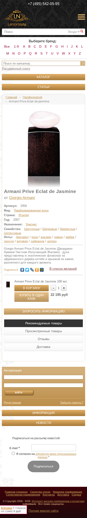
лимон (58, 237)
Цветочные (32, 229)
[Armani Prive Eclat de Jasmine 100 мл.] (8, 284)
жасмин (46, 237)
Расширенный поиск (16, 68)
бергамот (22, 237)
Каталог (43, 77)
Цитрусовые (12, 233)
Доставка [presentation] (43, 347)
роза (35, 237)
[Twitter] (27, 268)
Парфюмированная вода (31, 210)
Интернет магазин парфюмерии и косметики (58, 501)
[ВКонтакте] (22, 268)
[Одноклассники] (37, 268)
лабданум (37, 241)
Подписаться (43, 466)
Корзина (6, 508)
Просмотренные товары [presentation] (43, 331)
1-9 (16, 46)
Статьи (43, 87)
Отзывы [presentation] (43, 339)
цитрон (52, 241)
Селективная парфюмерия (23, 494)
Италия (24, 215)
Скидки (76, 494)
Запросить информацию (43, 311)
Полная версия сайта (43, 510)
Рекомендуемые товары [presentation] (43, 323)
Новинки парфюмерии (67, 491)
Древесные (67, 229)
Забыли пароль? (71, 402)
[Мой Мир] (41, 268)
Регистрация (12, 402)
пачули (9, 241)
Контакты (49, 494)
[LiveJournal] (32, 268)
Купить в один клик (31, 297)
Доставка (63, 494)
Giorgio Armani (22, 198)
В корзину (31, 288)
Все (7, 46)
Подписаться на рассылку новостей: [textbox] (36, 438)
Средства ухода (40, 491)
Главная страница (16, 491)
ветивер (22, 241)
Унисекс (31, 224)
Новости (43, 423)
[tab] (43, 323)
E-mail (15, 448)
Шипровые (49, 229)
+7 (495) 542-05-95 (43, 4)
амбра (70, 237)
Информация (43, 413)
